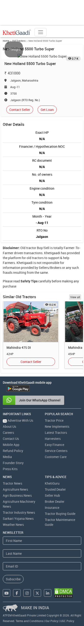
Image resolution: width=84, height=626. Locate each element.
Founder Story (13, 463)
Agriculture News (15, 489)
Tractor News (12, 483)
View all (75, 297)
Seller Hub (52, 495)
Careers (8, 432)
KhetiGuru (52, 483)
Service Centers (56, 450)
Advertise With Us (18, 420)
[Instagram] (27, 593)
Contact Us (11, 438)
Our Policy (51, 621)
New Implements (57, 426)
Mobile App (11, 444)
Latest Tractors (56, 432)
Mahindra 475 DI (19, 347)
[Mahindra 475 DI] (31, 321)
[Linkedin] (47, 593)
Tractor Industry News (19, 512)
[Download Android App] (18, 388)
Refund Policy (13, 450)
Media (7, 457)
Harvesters (53, 438)
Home (6, 40)
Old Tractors (18, 40)
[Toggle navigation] (41, 32)
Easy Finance (54, 444)
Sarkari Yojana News (18, 518)
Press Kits (10, 469)
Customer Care (55, 457)
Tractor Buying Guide (60, 513)
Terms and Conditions (29, 621)
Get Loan (47, 109)
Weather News (13, 524)
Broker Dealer (54, 501)
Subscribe (13, 579)
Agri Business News (17, 495)
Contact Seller (19, 109)
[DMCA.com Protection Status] (63, 593)
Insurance (52, 507)
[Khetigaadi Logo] (17, 32)
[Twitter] (37, 593)
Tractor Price (54, 420)
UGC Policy (67, 621)
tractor (31, 248)
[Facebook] (17, 593)
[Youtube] (6, 593)
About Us (9, 426)
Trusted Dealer (55, 489)
